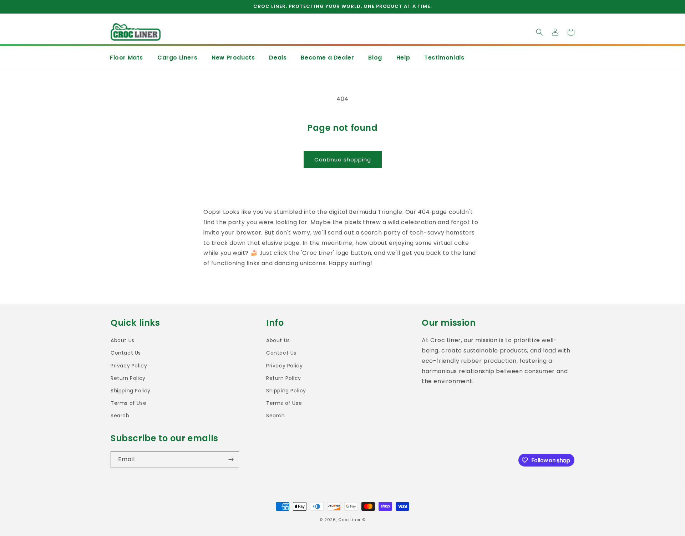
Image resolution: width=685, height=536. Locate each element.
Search (120, 415)
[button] (539, 32)
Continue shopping (342, 159)
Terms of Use (128, 403)
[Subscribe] (231, 459)
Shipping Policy (131, 390)
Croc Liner (349, 519)
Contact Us (126, 352)
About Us (123, 340)
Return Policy (128, 378)
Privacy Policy (129, 365)
